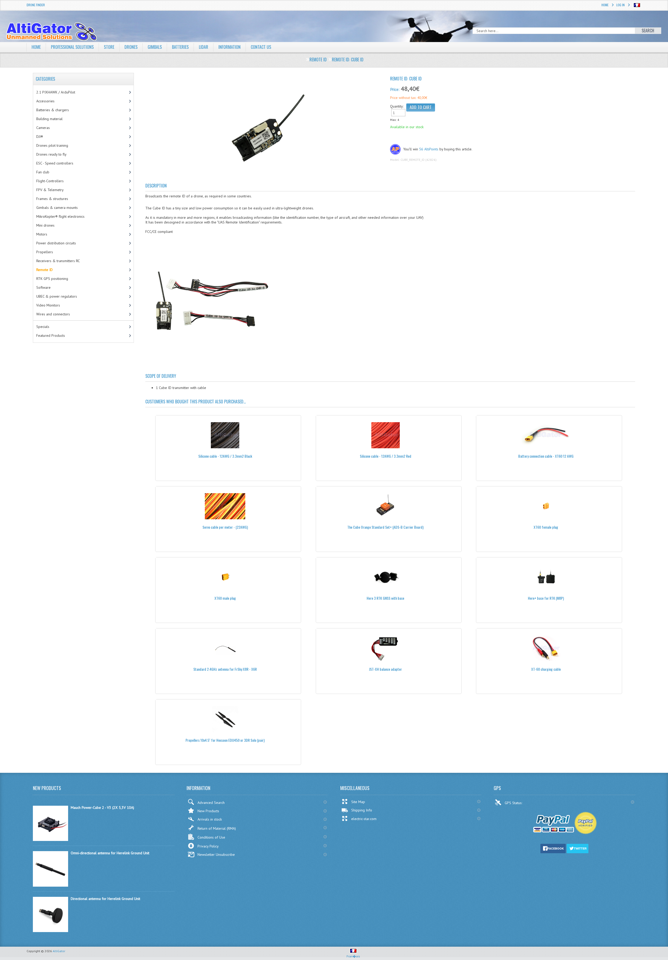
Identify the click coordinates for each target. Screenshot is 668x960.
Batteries (180, 47)
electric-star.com (364, 818)
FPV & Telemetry (50, 189)
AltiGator (59, 951)
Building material (49, 118)
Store (109, 47)
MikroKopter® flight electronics (60, 216)
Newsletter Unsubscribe (216, 854)
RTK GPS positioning (52, 278)
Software (43, 287)
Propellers (44, 252)
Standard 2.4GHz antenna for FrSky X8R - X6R (225, 669)
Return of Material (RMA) (217, 828)
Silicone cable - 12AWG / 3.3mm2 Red (385, 456)
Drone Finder (36, 5)
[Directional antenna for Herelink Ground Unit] (50, 930)
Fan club (42, 172)
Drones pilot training (52, 145)
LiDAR (203, 47)
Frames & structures (52, 198)
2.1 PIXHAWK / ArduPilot (55, 92)
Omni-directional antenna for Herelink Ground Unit (110, 853)
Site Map (358, 801)
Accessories (45, 101)
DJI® (39, 136)
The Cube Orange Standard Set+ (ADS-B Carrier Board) (385, 527)
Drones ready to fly (51, 154)
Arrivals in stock (210, 819)
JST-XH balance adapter (385, 669)
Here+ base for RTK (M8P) (546, 598)
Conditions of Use (211, 837)
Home (605, 5)
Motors (41, 234)
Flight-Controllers (50, 181)
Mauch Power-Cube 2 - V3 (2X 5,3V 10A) (102, 807)
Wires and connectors (53, 314)
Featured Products (50, 335)
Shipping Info (361, 810)
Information (229, 47)
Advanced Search (211, 802)
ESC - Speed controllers (54, 163)
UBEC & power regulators (56, 296)
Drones (131, 47)
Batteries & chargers (52, 110)
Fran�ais (353, 956)
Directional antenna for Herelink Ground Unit (105, 898)
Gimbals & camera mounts (57, 207)
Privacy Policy (208, 846)
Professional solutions (72, 47)
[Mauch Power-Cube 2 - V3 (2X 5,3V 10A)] (50, 839)
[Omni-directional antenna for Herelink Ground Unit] (50, 885)
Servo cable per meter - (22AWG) (225, 527)
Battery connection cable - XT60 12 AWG (546, 456)
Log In (620, 5)
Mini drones (45, 225)
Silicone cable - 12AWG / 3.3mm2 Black (225, 456)
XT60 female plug (546, 527)
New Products (208, 811)
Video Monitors (48, 305)
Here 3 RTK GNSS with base (385, 598)
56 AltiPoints (428, 149)
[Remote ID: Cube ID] (265, 130)
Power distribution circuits (56, 243)
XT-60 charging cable (546, 669)
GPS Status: (514, 802)
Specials (42, 326)
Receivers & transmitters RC (58, 260)
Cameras (43, 127)
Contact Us (261, 47)
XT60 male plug (225, 598)
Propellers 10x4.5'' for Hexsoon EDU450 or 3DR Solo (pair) (225, 740)
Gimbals (155, 47)
